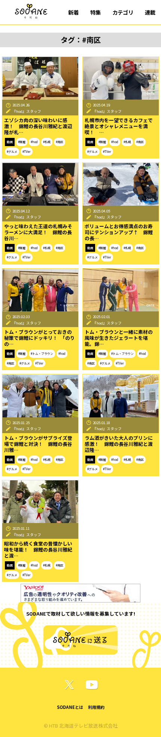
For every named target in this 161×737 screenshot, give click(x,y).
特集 (95, 12)
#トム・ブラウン (42, 353)
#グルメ (12, 151)
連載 (150, 12)
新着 (73, 12)
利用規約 (96, 707)
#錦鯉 (21, 142)
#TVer (26, 151)
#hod (34, 142)
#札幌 (47, 142)
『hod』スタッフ (26, 111)
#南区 (59, 142)
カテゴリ (122, 12)
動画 (10, 142)
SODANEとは (70, 707)
